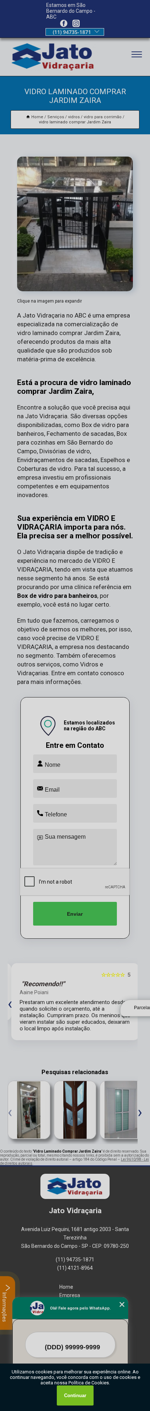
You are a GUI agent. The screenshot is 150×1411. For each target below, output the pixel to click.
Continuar (75, 1395)
